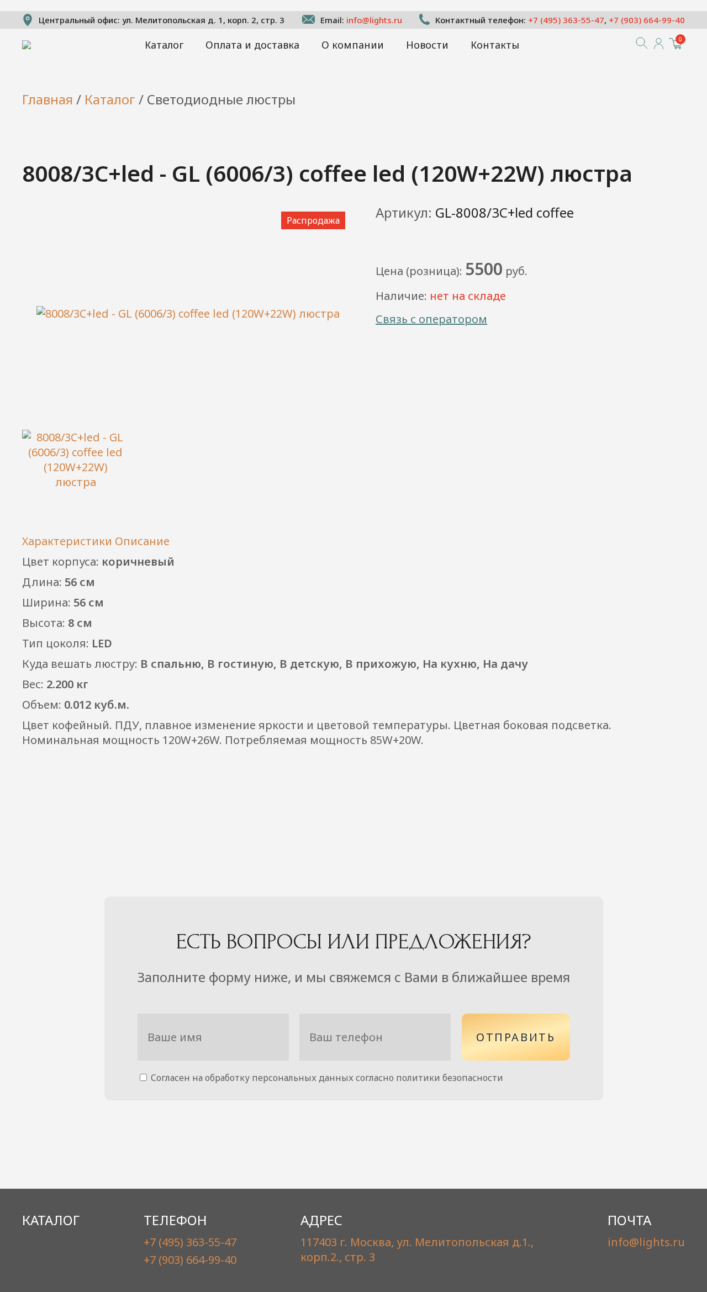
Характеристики (67, 541)
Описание (142, 541)
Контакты (495, 44)
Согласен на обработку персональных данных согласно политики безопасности (326, 1078)
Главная (47, 99)
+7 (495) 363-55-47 (566, 19)
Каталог (164, 44)
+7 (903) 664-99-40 (647, 19)
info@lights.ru (374, 19)
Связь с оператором (431, 319)
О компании (352, 44)
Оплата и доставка (252, 44)
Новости (427, 44)
